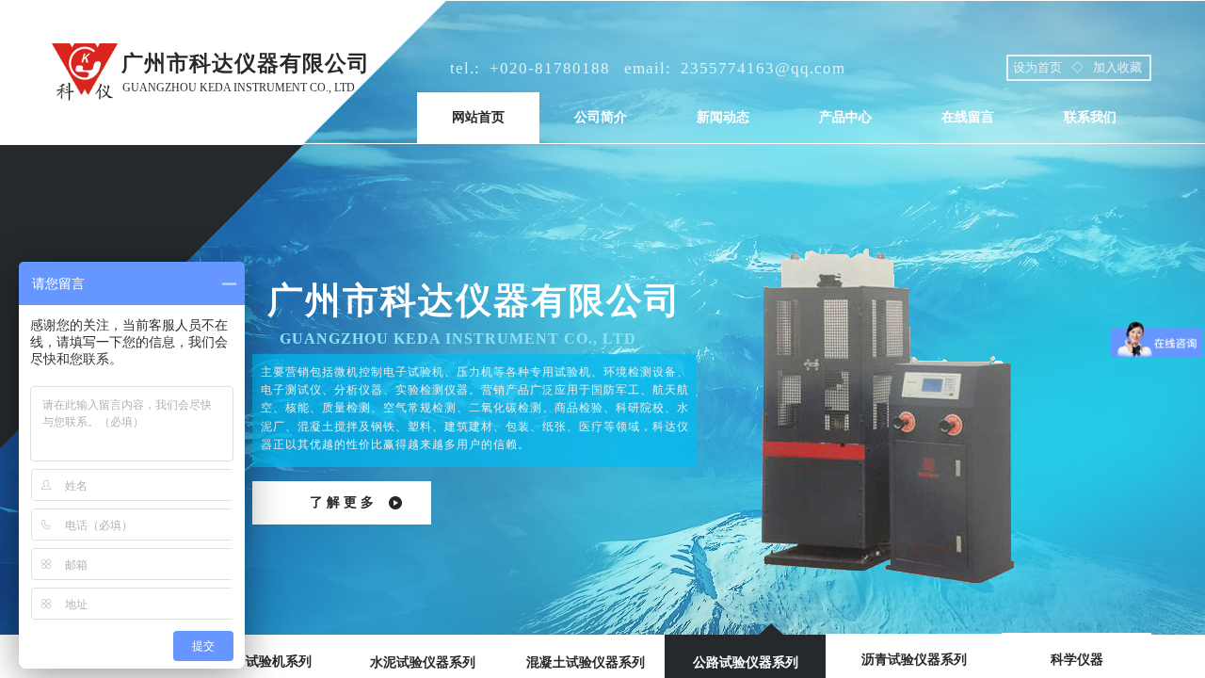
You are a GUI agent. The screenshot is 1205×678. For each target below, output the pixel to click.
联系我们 (1090, 117)
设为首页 (1037, 67)
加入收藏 (1117, 67)
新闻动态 (723, 117)
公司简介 (600, 117)
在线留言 (967, 117)
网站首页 (478, 117)
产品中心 (845, 117)
